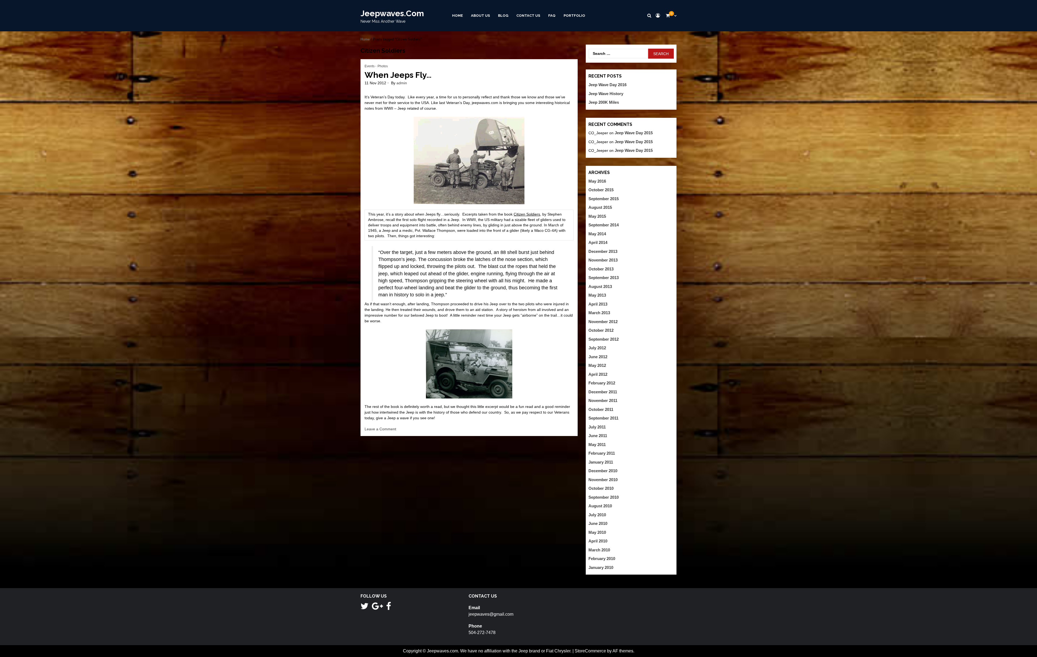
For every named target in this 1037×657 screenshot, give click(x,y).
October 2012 (601, 330)
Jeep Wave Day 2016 (607, 84)
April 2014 (597, 242)
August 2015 (600, 207)
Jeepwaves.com (392, 13)
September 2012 (603, 339)
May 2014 (597, 234)
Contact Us (528, 16)
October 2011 (600, 409)
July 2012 (597, 348)
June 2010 (597, 523)
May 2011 (597, 444)
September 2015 (603, 198)
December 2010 (602, 470)
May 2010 (597, 532)
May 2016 (597, 181)
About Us (480, 16)
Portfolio (574, 16)
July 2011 (597, 427)
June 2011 (597, 435)
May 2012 (597, 365)
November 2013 (603, 260)
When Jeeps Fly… (398, 75)
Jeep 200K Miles (603, 102)
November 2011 (602, 400)
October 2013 (601, 269)
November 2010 (603, 479)
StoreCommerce (590, 651)
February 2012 (601, 383)
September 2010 (603, 497)
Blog (503, 16)
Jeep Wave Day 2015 (634, 132)
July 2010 (597, 514)
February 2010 (601, 558)
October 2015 (601, 189)
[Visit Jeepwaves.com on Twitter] (365, 607)
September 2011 (603, 418)
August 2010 (600, 506)
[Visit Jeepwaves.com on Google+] (377, 607)
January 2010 (600, 567)
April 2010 (597, 541)
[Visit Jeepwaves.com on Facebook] (388, 607)
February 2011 (601, 453)
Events (370, 66)
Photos (383, 66)
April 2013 (597, 304)
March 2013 (599, 312)
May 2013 (597, 295)
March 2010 (599, 550)
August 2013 (600, 286)
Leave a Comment (380, 429)
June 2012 (597, 356)
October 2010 (601, 488)
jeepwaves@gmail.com (491, 614)
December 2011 (602, 392)
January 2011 (600, 462)
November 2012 (603, 321)
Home (457, 16)
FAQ (551, 16)
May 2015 (597, 216)
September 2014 (603, 225)
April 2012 (597, 374)
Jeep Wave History (605, 93)
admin (401, 83)
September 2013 (603, 277)
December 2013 (602, 251)
